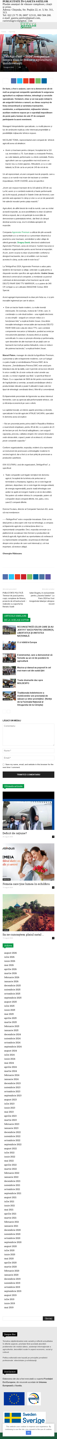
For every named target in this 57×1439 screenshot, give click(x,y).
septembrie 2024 (13, 1046)
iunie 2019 (9, 1303)
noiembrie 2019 (12, 1283)
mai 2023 (9, 1111)
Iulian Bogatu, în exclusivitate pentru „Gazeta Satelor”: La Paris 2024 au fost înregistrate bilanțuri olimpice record (41, 598)
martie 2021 (10, 1217)
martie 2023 (10, 1120)
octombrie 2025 (12, 993)
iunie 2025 (9, 1009)
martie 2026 (10, 973)
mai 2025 (9, 1014)
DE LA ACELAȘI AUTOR (16, 619)
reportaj (12, 31)
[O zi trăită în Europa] (9, 645)
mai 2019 (9, 1307)
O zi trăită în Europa (27, 642)
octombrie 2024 (12, 1042)
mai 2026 (9, 965)
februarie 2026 (11, 977)
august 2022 (10, 1148)
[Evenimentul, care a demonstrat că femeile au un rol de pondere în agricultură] (9, 658)
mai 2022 (9, 1160)
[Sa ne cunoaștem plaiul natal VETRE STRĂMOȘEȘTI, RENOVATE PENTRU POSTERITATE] (28, 912)
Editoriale (6, 829)
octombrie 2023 (12, 1091)
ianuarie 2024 (11, 1079)
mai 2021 (8, 1209)
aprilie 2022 (10, 1164)
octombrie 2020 (12, 1238)
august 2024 (10, 1050)
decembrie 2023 (12, 1083)
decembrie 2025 (12, 985)
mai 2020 (9, 1258)
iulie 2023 (9, 1103)
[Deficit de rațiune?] (28, 811)
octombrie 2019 (12, 1287)
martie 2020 (10, 1266)
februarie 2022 (11, 1172)
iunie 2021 (9, 1205)
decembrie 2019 (12, 1278)
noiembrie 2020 (12, 1234)
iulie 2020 (9, 1250)
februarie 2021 (11, 1221)
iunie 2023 (9, 1107)
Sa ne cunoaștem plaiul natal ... (23, 934)
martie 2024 (10, 1071)
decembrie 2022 (12, 1132)
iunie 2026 (9, 961)
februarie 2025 (11, 1026)
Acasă (3, 31)
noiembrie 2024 (12, 1038)
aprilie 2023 (10, 1115)
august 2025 (10, 1001)
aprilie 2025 (10, 1018)
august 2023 (10, 1099)
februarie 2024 (11, 1075)
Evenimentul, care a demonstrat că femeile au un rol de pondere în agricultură (34, 658)
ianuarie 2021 (11, 1225)
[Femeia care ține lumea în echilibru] (28, 862)
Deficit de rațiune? (15, 833)
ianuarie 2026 (11, 981)
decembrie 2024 (12, 1034)
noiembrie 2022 (12, 1136)
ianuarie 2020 (11, 1274)
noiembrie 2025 (12, 989)
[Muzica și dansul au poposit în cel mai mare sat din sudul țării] (9, 670)
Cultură (5, 930)
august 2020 (10, 1246)
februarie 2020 (11, 1270)
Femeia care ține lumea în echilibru (26, 884)
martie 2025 (10, 1022)
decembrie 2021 (12, 1181)
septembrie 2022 (12, 1144)
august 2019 (10, 1295)
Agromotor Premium (21, 232)
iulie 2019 (9, 1299)
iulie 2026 (9, 957)
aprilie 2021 (10, 1213)
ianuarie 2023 (11, 1128)
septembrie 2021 (12, 1193)
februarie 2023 (11, 1124)
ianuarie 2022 (11, 1177)
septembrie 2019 (12, 1291)
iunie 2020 (9, 1254)
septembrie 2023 (12, 1095)
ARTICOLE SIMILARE (15, 615)
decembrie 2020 (12, 1230)
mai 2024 (9, 1062)
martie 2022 (10, 1168)
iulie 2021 (9, 1201)
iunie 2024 (9, 1058)
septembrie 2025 (12, 997)
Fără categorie (8, 661)
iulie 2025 (9, 1005)
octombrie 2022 (12, 1140)
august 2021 (10, 1197)
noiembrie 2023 (12, 1087)
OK (28, 1433)
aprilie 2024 (10, 1067)
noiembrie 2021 (12, 1185)
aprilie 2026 (10, 969)
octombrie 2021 (12, 1189)
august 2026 (10, 952)
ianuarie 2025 (11, 1030)
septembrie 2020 (12, 1242)
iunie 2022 (9, 1156)
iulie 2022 (9, 1152)
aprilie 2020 (10, 1262)
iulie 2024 (9, 1054)
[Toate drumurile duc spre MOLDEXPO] (9, 683)
